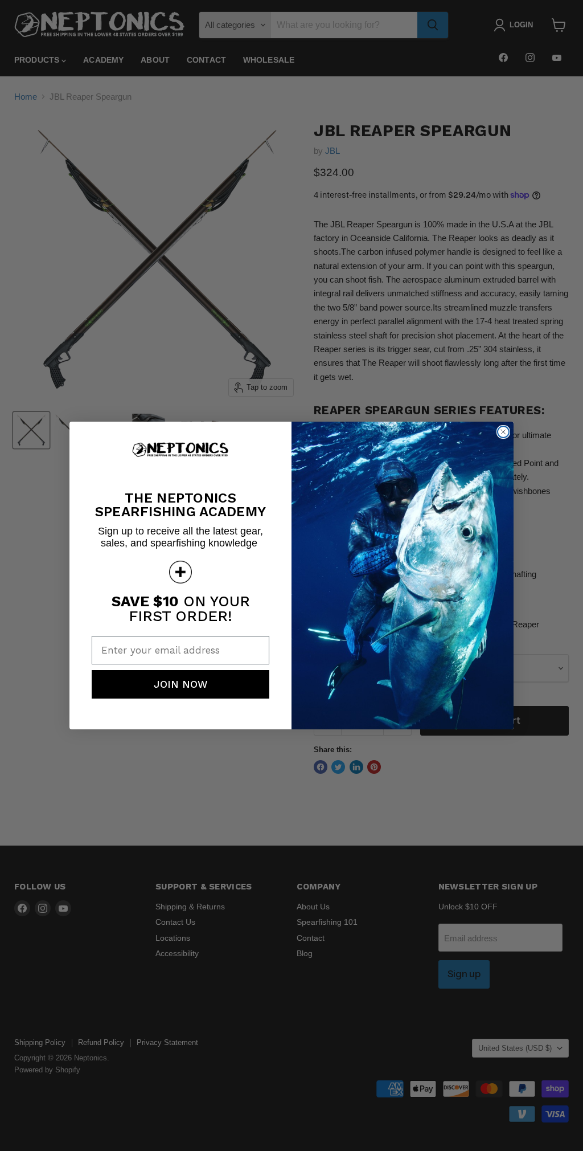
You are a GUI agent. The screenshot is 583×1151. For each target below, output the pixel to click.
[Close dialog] (503, 432)
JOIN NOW (181, 684)
